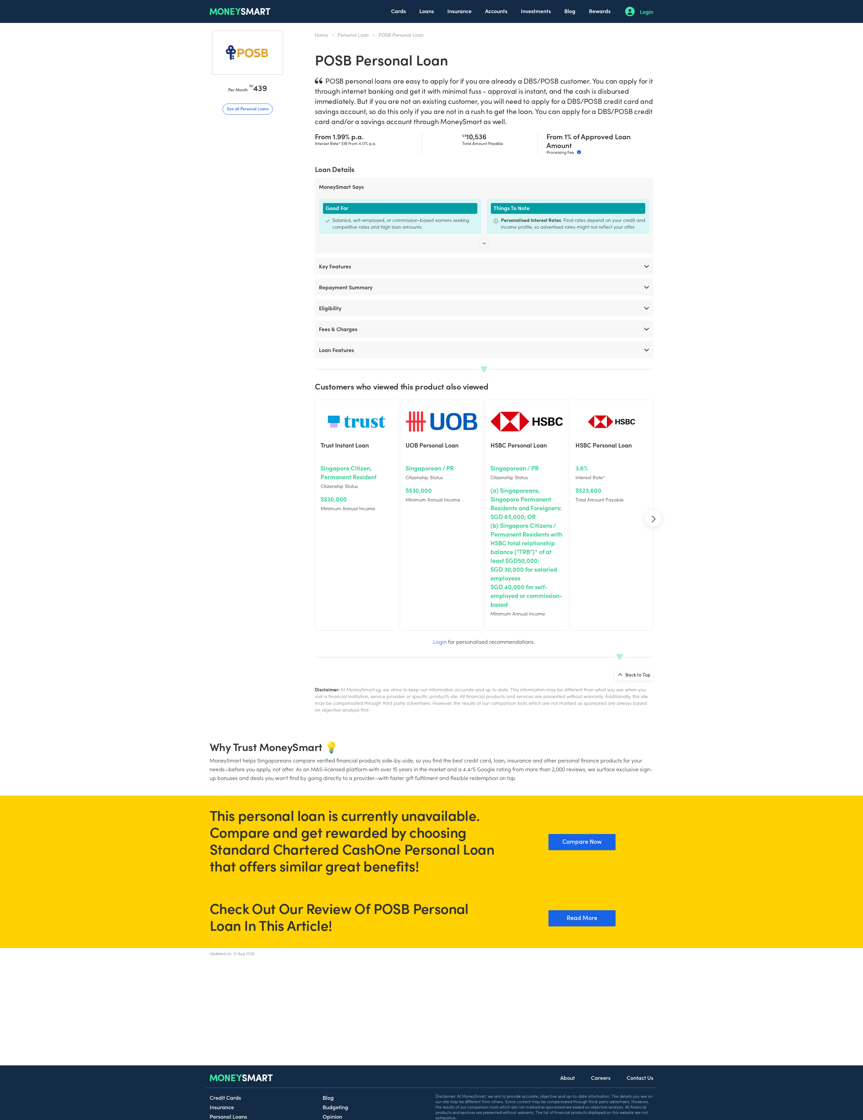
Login (646, 11)
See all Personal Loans (247, 108)
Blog (569, 11)
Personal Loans (228, 1116)
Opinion (332, 1116)
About (567, 1077)
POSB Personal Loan (401, 34)
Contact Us (640, 1077)
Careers (601, 1077)
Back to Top (637, 674)
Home (321, 34)
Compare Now (582, 841)
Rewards (600, 11)
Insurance (459, 11)
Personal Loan (353, 34)
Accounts (496, 11)
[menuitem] (398, 11)
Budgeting (335, 1107)
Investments (536, 11)
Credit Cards (225, 1097)
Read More (582, 917)
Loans (426, 11)
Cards (398, 11)
